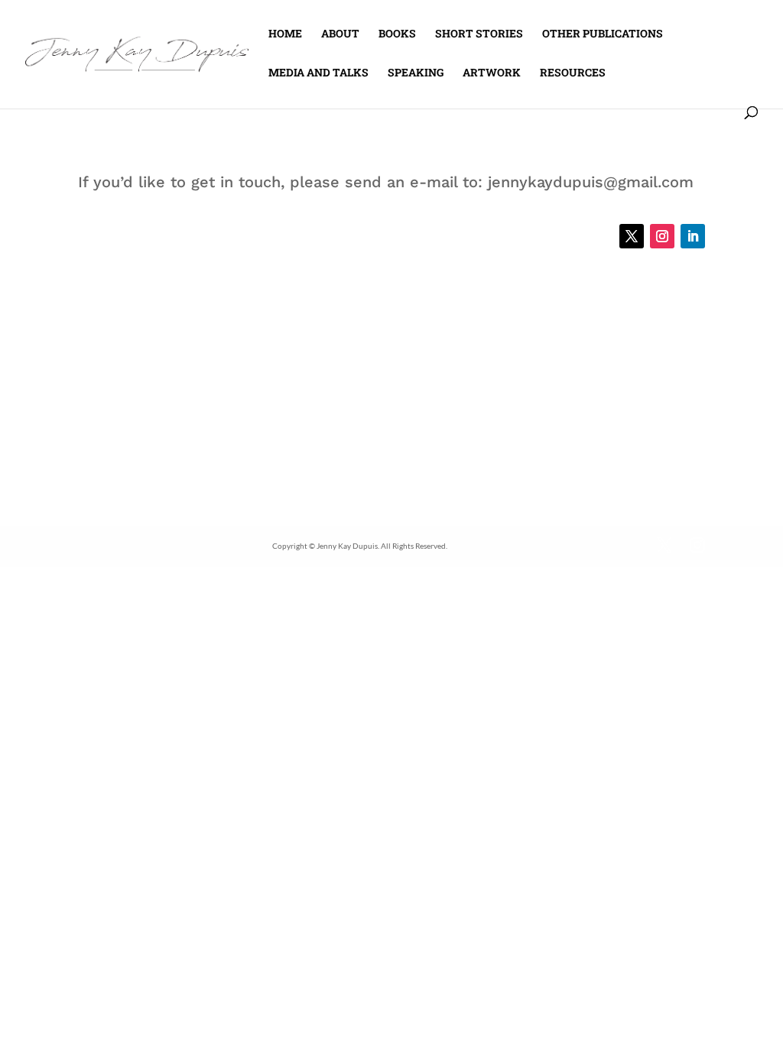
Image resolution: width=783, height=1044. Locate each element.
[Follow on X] (631, 236)
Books (397, 34)
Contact (651, 73)
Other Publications (602, 34)
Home (285, 34)
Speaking (415, 73)
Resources (573, 73)
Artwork (492, 73)
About (340, 34)
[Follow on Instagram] (662, 236)
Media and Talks (318, 73)
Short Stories (479, 34)
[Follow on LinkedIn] (693, 236)
